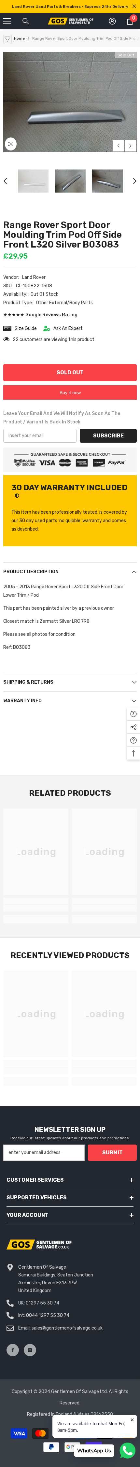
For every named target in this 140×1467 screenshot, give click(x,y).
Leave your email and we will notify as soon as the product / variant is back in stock (61, 418)
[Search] (26, 21)
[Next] (130, 145)
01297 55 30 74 (42, 1303)
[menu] (7, 21)
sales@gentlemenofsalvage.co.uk (67, 1328)
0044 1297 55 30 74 (47, 1315)
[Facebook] (13, 1350)
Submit (112, 1152)
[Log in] (112, 21)
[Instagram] (30, 1350)
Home (19, 38)
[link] (35, 908)
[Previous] (118, 145)
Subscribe (108, 436)
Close (134, 6)
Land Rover (34, 277)
